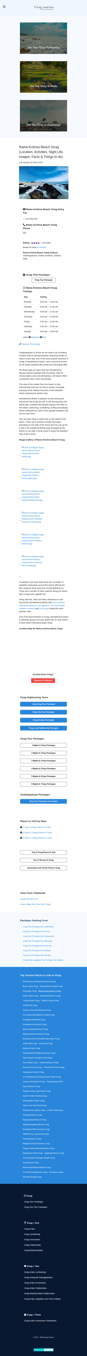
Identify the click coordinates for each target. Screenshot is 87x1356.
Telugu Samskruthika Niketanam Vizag (38, 1148)
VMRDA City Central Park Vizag (36, 1134)
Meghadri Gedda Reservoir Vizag (36, 1144)
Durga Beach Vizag (31, 1163)
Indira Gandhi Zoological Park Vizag (37, 1058)
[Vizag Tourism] (43, 8)
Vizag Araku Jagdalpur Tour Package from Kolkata (43, 960)
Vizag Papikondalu (32, 1245)
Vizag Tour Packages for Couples (43, 801)
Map (44, 337)
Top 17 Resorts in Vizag (43, 860)
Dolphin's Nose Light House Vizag (37, 1091)
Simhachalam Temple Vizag (51, 986)
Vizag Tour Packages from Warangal (37, 941)
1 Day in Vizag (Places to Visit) (37, 827)
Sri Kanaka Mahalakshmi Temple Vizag (38, 1015)
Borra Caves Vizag (30, 986)
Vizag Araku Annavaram (35, 1283)
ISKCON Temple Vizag (32, 1177)
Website (34, 337)
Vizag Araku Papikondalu (35, 1288)
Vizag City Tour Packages (35, 1207)
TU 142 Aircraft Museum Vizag (35, 1172)
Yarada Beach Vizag (31, 1001)
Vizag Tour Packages (44, 280)
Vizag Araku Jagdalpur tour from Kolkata (42, 1299)
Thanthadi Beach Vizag (32, 1115)
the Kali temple (57, 605)
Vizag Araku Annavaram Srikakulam (40, 1321)
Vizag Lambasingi (32, 1234)
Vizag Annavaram (32, 1239)
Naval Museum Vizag (31, 1086)
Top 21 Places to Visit (43, 852)
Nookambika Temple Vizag (34, 1101)
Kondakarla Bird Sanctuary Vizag (36, 1129)
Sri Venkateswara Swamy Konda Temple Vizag (42, 1077)
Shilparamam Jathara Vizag (34, 1110)
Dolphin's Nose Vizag (50, 1001)
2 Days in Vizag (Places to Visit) (37, 832)
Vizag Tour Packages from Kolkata (37, 950)
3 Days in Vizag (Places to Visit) (37, 838)
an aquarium (44, 605)
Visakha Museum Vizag (48, 1063)
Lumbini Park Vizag (55, 1110)
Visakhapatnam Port (55, 1082)
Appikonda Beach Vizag (54, 1153)
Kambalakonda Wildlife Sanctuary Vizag (39, 1053)
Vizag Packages (43, 720)
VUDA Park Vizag (30, 1005)
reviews (41, 247)
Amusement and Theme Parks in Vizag (43, 868)
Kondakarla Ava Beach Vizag (34, 1024)
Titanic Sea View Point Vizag (34, 1105)
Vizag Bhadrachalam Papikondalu (39, 1293)
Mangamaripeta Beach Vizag (34, 1120)
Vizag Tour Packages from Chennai (37, 946)
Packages (43, 745)
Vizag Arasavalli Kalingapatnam (38, 1277)
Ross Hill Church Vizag (32, 1067)
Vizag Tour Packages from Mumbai (37, 955)
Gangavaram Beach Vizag (33, 1072)
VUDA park (44, 608)
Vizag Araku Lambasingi (35, 1272)
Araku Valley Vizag (30, 996)
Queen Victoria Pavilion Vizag (35, 1096)
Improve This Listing (31, 344)
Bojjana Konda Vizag (31, 1048)
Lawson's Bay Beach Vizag (34, 1082)
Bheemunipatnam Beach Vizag (35, 1029)
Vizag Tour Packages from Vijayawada (38, 936)
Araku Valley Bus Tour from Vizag (35, 904)
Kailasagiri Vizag (30, 991)
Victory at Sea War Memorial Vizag (37, 1010)
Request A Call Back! (43, 680)
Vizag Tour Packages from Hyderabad (38, 927)
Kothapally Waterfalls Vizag (34, 1020)
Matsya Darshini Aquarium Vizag (36, 1034)
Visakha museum (27, 608)
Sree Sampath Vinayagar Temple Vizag (39, 1158)
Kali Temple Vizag (30, 1063)
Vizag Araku (29, 1229)
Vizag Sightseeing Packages (43, 728)
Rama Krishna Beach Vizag (49, 991)
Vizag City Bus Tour (29, 899)
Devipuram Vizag (56, 1172)
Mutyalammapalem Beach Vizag (36, 1124)
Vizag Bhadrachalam (33, 1250)
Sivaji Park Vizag (46, 1043)
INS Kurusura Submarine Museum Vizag (39, 981)
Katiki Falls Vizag (30, 1043)
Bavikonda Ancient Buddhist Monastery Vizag (41, 1039)
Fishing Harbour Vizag (32, 1139)
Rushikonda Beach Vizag (50, 996)
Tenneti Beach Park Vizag (54, 1067)
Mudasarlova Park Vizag (33, 1153)
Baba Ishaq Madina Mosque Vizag (37, 1167)
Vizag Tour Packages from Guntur (36, 931)
